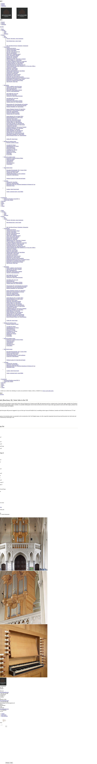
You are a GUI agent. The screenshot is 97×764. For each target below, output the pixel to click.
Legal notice (3, 714)
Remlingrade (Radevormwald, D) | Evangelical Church (17, 78)
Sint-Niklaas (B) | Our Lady (12, 98)
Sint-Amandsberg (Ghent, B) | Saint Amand (15, 124)
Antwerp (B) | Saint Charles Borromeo (14, 96)
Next (11, 762)
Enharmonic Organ (10, 185)
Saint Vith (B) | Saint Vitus (12, 81)
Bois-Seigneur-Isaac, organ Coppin (13, 41)
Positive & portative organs (9, 157)
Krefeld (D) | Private (10, 151)
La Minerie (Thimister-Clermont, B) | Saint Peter (16, 61)
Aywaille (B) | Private (11, 145)
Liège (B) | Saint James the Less (13, 51)
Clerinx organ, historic (8, 200)
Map (5, 36)
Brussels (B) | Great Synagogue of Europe (15, 110)
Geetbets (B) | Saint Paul (11, 125)
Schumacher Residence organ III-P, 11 (12, 198)
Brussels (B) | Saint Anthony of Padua (14, 100)
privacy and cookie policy (48, 390)
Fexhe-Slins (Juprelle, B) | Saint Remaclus (15, 123)
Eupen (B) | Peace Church (11, 118)
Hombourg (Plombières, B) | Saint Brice (14, 128)
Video (5, 31)
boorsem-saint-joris (10, 99)
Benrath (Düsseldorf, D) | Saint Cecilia (14, 117)
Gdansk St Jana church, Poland (12, 49)
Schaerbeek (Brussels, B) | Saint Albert (14, 63)
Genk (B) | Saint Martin (11, 50)
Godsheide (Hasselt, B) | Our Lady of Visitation (16, 127)
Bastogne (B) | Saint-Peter (11, 57)
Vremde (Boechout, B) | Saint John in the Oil (15, 64)
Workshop (6, 33)
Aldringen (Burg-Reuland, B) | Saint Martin (15, 70)
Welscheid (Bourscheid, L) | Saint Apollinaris (15, 173)
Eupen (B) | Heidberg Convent (12, 112)
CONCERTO (9, 164)
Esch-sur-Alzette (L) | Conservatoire (14, 60)
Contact (2, 206)
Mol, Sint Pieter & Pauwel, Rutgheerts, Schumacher (17, 45)
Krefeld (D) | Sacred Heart (11, 68)
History (2, 203)
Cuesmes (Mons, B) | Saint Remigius (14, 122)
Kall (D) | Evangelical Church (12, 171)
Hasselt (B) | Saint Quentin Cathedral (14, 90)
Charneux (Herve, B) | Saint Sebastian (14, 102)
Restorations (6, 85)
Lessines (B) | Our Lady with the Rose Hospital (16, 105)
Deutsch (3, 3)
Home (2, 29)
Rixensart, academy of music (12, 142)
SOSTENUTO (9, 161)
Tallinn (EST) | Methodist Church (13, 54)
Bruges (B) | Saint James (11, 94)
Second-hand (4, 197)
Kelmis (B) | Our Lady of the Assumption (15, 76)
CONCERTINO (9, 160)
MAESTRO (9, 153)
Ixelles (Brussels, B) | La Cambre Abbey (14, 116)
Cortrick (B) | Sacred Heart (12, 73)
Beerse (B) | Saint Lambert (12, 69)
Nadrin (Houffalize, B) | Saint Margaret (14, 130)
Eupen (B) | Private (10, 159)
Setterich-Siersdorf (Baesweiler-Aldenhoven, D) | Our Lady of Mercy (20, 66)
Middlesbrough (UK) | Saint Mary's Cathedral (16, 58)
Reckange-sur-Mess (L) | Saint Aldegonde (15, 62)
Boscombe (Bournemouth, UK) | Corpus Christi (16, 170)
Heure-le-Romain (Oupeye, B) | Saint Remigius (16, 135)
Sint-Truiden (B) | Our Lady (12, 93)
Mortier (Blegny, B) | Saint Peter (13, 129)
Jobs (2, 204)
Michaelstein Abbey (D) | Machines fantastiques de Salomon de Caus (20, 184)
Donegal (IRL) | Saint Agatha (12, 72)
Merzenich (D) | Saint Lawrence (13, 75)
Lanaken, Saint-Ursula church (12, 189)
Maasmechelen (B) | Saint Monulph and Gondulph (17, 104)
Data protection (4, 716)
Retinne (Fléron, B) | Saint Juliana (13, 121)
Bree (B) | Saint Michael (11, 52)
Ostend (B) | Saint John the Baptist (13, 119)
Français (3, 4)
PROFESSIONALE (10, 147)
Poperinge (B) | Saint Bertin (12, 56)
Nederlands (3, 6)
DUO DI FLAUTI (10, 162)
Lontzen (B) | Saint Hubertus (12, 174)
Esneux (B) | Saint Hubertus (12, 111)
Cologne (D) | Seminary (11, 67)
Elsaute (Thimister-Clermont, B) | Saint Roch (15, 109)
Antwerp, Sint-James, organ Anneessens (14, 38)
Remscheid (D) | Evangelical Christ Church (15, 79)
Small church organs (8, 167)
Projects (2, 35)
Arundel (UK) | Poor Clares (12, 172)
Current (5, 37)
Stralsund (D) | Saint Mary (11, 182)
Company (3, 30)
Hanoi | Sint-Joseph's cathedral (12, 55)
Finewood (3, 201)
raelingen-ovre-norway (11, 48)
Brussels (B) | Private (10, 148)
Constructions (7, 47)
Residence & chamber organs (10, 141)
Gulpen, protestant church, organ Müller (14, 191)
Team (5, 32)
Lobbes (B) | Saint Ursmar (11, 139)
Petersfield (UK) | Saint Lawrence (13, 74)
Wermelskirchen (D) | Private (12, 146)
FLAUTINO (9, 154)
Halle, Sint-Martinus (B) (11, 88)
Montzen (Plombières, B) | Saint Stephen (14, 106)
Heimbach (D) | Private (11, 152)
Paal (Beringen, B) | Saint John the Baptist (15, 133)
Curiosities (6, 180)
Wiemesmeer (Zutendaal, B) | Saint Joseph (15, 134)
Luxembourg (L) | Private (11, 149)
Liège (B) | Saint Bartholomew (12, 91)
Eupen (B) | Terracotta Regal (12, 183)
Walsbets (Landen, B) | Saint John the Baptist (15, 178)
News (2, 202)
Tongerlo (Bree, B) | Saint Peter (13, 113)
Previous (7, 762)
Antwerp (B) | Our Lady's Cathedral (14, 87)
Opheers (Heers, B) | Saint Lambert (13, 131)
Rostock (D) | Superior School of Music (14, 80)
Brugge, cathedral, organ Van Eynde (14, 86)
